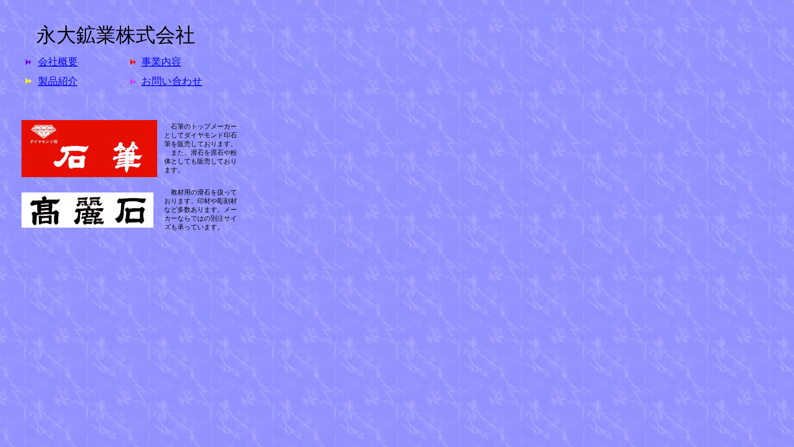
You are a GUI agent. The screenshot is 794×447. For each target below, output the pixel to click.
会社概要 (58, 61)
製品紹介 (58, 81)
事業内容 (161, 61)
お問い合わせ (172, 81)
